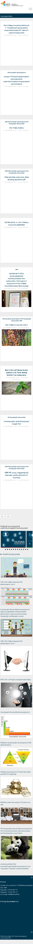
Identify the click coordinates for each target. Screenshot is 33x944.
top (32, 877)
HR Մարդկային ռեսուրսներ (16, 417)
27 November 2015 (9, 327)
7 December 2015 (10, 182)
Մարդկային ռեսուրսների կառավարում (14, 712)
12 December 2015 (9, 130)
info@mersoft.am (13, 894)
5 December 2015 (10, 227)
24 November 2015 (12, 377)
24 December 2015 (9, 35)
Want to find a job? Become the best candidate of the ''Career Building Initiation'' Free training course (16, 372)
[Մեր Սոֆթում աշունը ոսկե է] (16, 337)
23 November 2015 (9, 480)
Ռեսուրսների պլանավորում (16, 72)
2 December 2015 (10, 288)
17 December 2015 (9, 86)
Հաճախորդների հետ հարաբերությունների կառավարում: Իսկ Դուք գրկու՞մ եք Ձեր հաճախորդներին (15, 866)
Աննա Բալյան (23, 35)
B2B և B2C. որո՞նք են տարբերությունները (15, 680)
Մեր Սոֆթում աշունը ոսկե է (16, 325)
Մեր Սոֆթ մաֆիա (16, 128)
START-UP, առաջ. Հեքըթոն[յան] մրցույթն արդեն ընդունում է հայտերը (16, 475)
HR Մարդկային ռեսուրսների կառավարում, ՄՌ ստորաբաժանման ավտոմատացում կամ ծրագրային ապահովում (16, 831)
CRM (6, 122)
